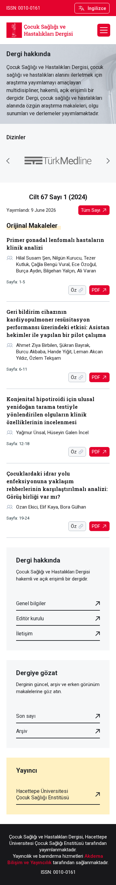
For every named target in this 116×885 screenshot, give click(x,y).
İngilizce (97, 8)
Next (108, 160)
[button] (104, 30)
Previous (8, 160)
